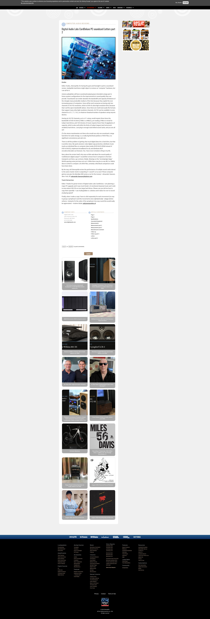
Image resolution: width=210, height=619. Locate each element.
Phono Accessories (78, 558)
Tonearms (76, 549)
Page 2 (92, 217)
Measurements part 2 (96, 225)
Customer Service (142, 553)
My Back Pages (93, 565)
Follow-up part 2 (95, 234)
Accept (185, 2)
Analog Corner (93, 576)
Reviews (81, 8)
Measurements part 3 (96, 227)
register (71, 246)
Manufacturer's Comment (97, 229)
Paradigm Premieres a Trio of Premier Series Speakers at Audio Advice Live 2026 (102, 286)
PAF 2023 (108, 565)
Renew (139, 568)
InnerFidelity (76, 576)
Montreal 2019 (109, 556)
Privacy (140, 558)
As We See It (92, 558)
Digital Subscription (142, 566)
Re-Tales (92, 570)
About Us (140, 552)
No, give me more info (27, 3)
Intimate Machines (75, 451)
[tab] (88, 253)
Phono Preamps (61, 563)
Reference (124, 549)
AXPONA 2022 (109, 549)
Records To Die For (94, 549)
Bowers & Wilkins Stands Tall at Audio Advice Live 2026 (74, 352)
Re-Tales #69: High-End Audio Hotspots (75, 384)
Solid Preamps (61, 558)
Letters (93, 236)
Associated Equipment (96, 221)
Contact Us (140, 550)
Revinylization (93, 571)
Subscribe (120, 8)
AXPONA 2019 (109, 550)
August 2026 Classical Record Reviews (102, 485)
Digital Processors (62, 571)
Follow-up (93, 231)
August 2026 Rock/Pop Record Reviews (102, 517)
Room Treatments (78, 561)
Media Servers (61, 575)
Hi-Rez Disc (60, 570)
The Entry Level (93, 584)
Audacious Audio (78, 573)
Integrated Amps (61, 561)
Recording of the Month (95, 547)
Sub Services (141, 570)
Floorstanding (61, 547)
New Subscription (142, 565)
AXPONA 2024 (109, 545)
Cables (75, 557)
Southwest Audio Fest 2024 (112, 558)
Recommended (90, 8)
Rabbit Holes (93, 566)
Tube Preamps (61, 555)
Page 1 (92, 214)
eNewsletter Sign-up (142, 549)
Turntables (76, 547)
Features (92, 552)
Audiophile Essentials (127, 550)
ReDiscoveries (93, 568)
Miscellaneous (77, 566)
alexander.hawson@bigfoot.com (81, 176)
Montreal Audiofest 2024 (111, 560)
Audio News (125, 561)
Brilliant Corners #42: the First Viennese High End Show (102, 319)
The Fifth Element (94, 579)
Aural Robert (92, 560)
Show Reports (110, 544)
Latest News (126, 559)
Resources (129, 8)
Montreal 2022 (109, 554)
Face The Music (93, 586)
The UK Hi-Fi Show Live (143, 555)
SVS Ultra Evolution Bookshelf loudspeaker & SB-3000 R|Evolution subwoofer (74, 286)
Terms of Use (141, 560)
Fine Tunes (92, 588)
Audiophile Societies (142, 547)
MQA (123, 557)
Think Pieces (125, 553)
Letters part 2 (94, 238)
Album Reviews (93, 550)
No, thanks (179, 2)
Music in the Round (94, 583)
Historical (124, 555)
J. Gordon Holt (77, 575)
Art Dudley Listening (94, 578)
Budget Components (78, 571)
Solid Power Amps (62, 560)
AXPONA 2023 (109, 547)
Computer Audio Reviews (77, 23)
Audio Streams (93, 581)
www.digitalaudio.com (70, 222)
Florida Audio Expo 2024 (111, 561)
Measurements (95, 223)
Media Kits (140, 557)
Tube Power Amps (62, 557)
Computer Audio (61, 573)
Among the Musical (94, 557)
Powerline (76, 560)
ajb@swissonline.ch (89, 203)
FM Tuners (76, 552)
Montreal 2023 (109, 553)
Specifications (94, 219)
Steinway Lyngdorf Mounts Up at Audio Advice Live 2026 (102, 352)
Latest (88, 253)
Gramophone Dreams (95, 563)
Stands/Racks (77, 563)
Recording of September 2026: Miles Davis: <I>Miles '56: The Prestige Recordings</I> (102, 452)
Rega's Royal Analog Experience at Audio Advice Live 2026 (74, 485)
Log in (64, 246)
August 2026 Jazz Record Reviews (74, 517)
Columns (100, 8)
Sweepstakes (125, 567)
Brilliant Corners (93, 561)
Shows (107, 8)
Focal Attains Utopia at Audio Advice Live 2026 (102, 418)
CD (58, 568)
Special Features (126, 547)
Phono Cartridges (78, 550)
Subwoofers (60, 550)
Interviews (124, 552)
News (114, 8)
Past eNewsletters (126, 562)
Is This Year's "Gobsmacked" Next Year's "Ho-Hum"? (102, 385)
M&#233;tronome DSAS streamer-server (75, 319)
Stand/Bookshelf (61, 549)
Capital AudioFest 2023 (111, 563)
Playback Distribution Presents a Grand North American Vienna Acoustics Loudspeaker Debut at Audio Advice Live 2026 (75, 419)
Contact (103, 594)
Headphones (77, 565)
